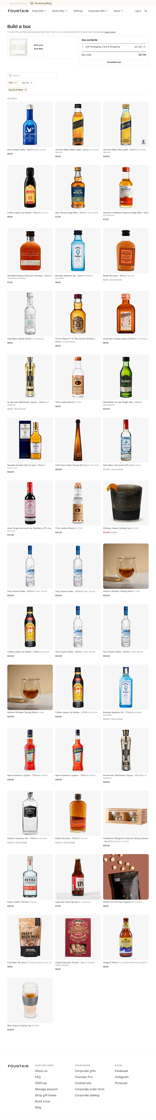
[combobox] (28, 83)
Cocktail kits (83, 1083)
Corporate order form (89, 1089)
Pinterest (121, 1083)
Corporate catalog (87, 1095)
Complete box (114, 62)
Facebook (121, 1071)
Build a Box (58, 10)
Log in (138, 10)
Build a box (42, 1101)
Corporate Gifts (96, 10)
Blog (38, 1107)
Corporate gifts (85, 1071)
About (117, 10)
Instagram (122, 1077)
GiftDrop (78, 10)
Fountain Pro (84, 1077)
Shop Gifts (37, 10)
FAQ (38, 1077)
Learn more (110, 32)
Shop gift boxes (45, 1095)
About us (41, 1071)
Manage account (46, 1089)
